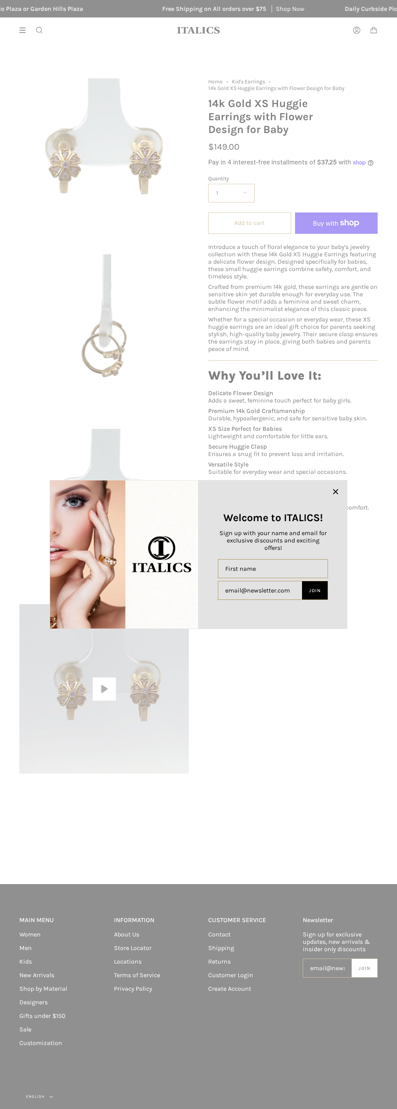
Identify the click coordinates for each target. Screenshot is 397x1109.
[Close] (336, 492)
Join (315, 590)
